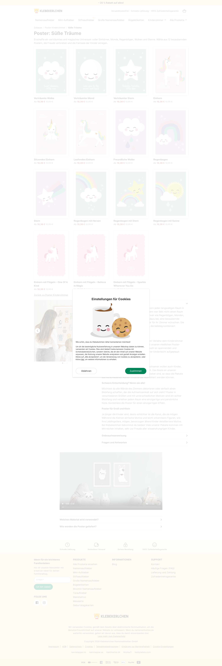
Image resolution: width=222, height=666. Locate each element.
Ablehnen (86, 371)
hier (82, 359)
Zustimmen (136, 371)
